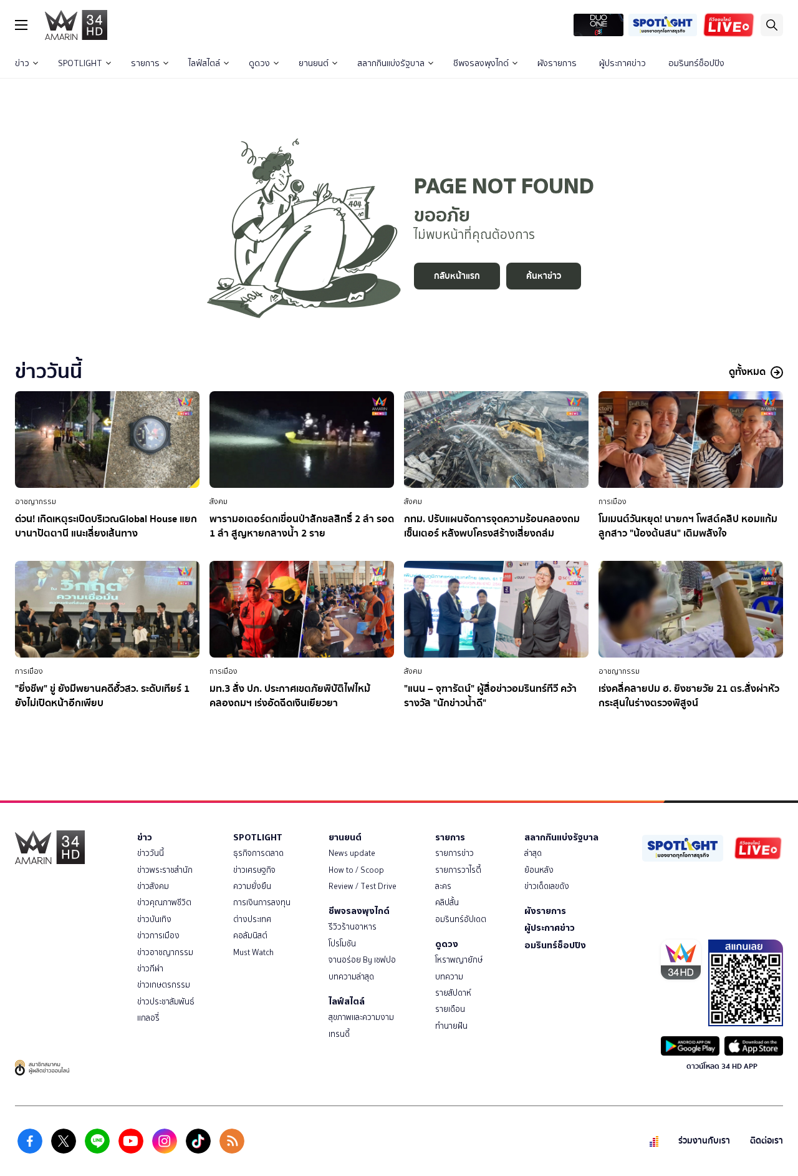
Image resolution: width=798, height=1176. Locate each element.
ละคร (443, 886)
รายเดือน (450, 1009)
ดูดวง (259, 63)
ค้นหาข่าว (543, 276)
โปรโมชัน (342, 944)
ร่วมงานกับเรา (704, 1141)
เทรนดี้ (339, 1034)
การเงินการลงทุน (262, 902)
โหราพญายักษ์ (459, 960)
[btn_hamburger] (21, 25)
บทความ (449, 977)
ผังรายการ (557, 63)
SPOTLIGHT (80, 63)
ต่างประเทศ (252, 919)
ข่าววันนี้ (150, 853)
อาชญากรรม (35, 501)
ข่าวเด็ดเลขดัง (546, 886)
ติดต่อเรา (766, 1141)
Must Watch (253, 952)
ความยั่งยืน (252, 886)
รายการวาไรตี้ (458, 870)
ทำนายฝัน (451, 1026)
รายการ (145, 63)
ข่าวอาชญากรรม (165, 952)
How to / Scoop (356, 870)
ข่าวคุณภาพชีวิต (164, 902)
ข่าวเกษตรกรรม (163, 985)
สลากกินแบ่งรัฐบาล (391, 63)
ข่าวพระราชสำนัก (165, 870)
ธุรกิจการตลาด (258, 853)
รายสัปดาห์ (453, 993)
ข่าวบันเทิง (154, 919)
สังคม (218, 501)
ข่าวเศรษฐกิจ (254, 870)
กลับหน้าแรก (457, 276)
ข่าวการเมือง (158, 935)
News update (352, 853)
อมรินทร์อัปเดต (460, 919)
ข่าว (22, 63)
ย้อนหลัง (539, 870)
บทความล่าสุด (351, 977)
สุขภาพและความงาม (361, 1017)
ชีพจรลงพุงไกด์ (481, 63)
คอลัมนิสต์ (250, 935)
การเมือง (612, 501)
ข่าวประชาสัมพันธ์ (166, 1002)
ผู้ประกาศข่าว (622, 63)
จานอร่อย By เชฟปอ (362, 960)
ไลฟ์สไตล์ (204, 63)
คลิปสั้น (447, 902)
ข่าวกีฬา (150, 968)
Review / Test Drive (363, 886)
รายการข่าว (454, 853)
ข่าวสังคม (153, 886)
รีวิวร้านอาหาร (353, 927)
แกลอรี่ (148, 1018)
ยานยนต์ (314, 63)
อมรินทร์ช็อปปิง (696, 63)
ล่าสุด (533, 853)
